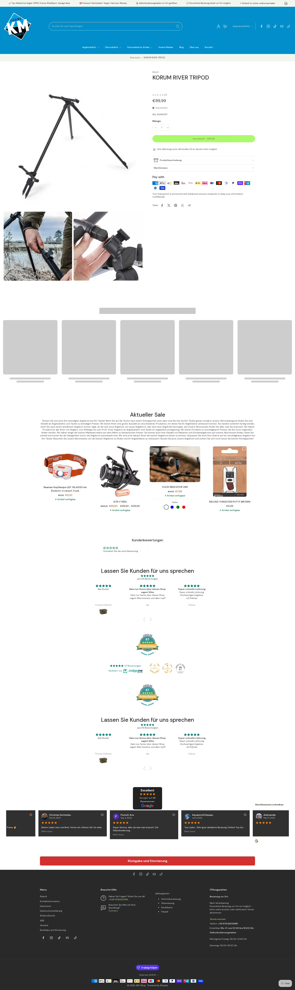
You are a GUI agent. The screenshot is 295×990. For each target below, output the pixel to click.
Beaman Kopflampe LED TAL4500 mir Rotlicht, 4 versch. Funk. (65, 489)
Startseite (135, 57)
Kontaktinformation (50, 901)
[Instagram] (268, 26)
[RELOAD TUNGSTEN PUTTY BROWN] (230, 471)
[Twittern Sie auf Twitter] (168, 205)
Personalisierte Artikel (138, 47)
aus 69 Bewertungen (147, 578)
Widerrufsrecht (47, 915)
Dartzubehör (111, 47)
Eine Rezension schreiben (269, 804)
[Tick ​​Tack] (275, 26)
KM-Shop (141, 985)
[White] (166, 507)
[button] (203, 138)
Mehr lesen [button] (43, 831)
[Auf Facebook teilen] (162, 205)
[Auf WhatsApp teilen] (182, 205)
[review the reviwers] (27, 814)
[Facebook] (261, 26)
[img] (147, 575)
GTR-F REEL (120, 501)
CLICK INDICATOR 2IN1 (175, 487)
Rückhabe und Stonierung (53, 930)
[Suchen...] (177, 26)
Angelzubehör (89, 47)
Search (43, 896)
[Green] (178, 507)
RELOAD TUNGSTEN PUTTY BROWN (229, 501)
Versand (44, 925)
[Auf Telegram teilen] (189, 205)
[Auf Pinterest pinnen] (175, 205)
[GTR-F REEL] (120, 471)
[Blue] (172, 507)
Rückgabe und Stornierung (147, 861)
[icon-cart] (225, 26)
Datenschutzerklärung (51, 910)
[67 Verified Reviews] (147, 656)
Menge (156, 121)
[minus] (156, 128)
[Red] (184, 507)
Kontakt (209, 47)
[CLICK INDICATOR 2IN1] (175, 464)
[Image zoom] (73, 140)
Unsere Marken (165, 47)
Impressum (45, 906)
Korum (155, 72)
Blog (181, 47)
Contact (113, 910)
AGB (42, 920)
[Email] (281, 26)
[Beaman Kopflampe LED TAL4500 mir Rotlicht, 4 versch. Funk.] (65, 464)
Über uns (194, 47)
